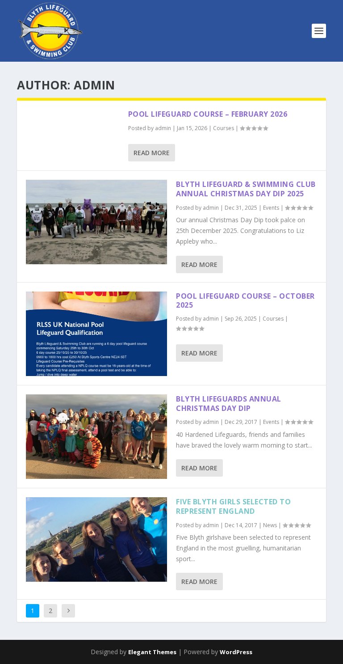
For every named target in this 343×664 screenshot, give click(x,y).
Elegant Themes (152, 652)
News (270, 525)
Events (271, 207)
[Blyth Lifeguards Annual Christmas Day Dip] (96, 436)
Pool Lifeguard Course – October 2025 (245, 300)
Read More (152, 152)
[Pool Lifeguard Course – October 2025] (96, 334)
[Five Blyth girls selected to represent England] (96, 539)
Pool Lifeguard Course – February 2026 (208, 114)
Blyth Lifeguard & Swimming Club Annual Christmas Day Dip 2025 (246, 189)
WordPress (236, 652)
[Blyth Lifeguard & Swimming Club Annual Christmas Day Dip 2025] (96, 222)
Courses (223, 128)
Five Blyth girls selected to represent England (233, 506)
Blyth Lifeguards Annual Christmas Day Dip (228, 403)
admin (163, 128)
